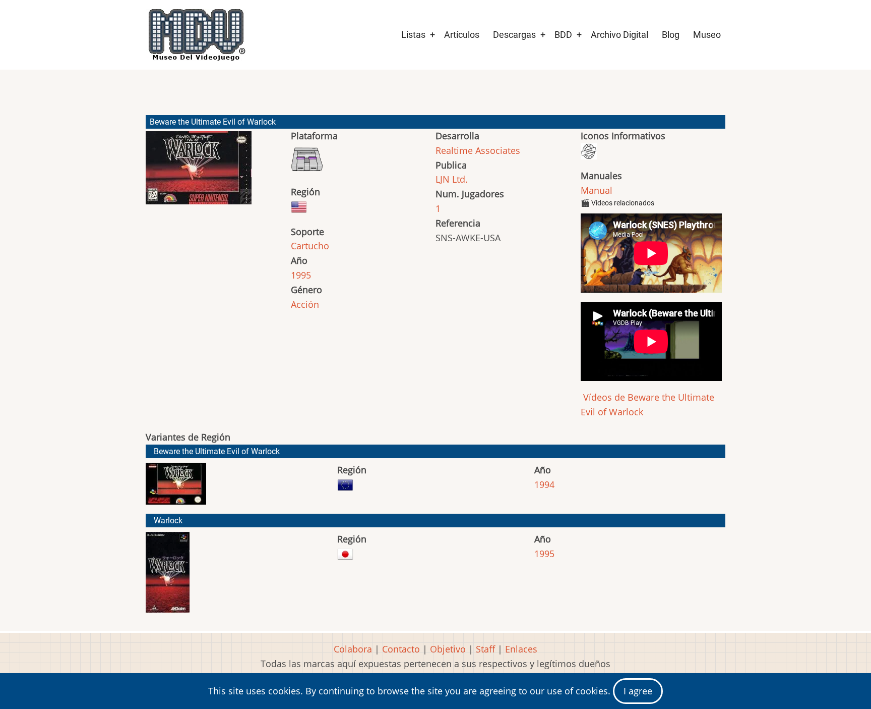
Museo (707, 34)
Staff (485, 649)
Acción (305, 304)
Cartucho (310, 246)
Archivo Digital (619, 34)
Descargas (514, 34)
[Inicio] (196, 35)
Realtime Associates (478, 150)
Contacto (401, 649)
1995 (301, 275)
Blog (670, 34)
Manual (596, 190)
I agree (638, 691)
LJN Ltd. (452, 179)
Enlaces (521, 649)
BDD (563, 34)
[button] (199, 172)
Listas (413, 34)
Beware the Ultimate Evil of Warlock (217, 451)
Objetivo (448, 649)
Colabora (353, 649)
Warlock (168, 520)
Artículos (461, 34)
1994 (544, 484)
